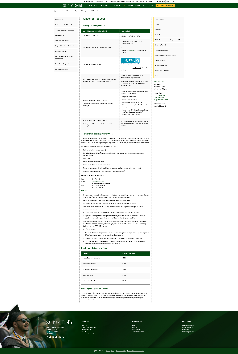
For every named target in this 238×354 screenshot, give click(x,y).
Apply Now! (160, 5)
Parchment (131, 50)
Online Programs (187, 327)
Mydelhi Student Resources (65, 11)
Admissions (105, 5)
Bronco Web (120, 1)
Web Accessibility (121, 351)
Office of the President (89, 327)
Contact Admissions (138, 332)
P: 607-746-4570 (159, 95)
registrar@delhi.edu (98, 181)
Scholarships (186, 329)
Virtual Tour (135, 329)
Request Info (170, 5)
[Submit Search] (173, 1)
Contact (142, 1)
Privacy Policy (110, 351)
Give (83, 332)
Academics (93, 5)
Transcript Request (92, 11)
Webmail (112, 1)
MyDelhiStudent (88, 1)
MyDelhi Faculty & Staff (101, 1)
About (137, 1)
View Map (49, 333)
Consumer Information (89, 334)
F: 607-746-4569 (158, 97)
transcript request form (99, 138)
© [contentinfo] (94, 351)
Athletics (147, 5)
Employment (85, 329)
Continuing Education (188, 332)
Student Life (119, 5)
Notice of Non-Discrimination (135, 351)
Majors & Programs (188, 325)
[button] (157, 1)
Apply (133, 325)
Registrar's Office (79, 11)
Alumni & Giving (134, 5)
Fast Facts (85, 325)
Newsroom (149, 1)
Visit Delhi (135, 327)
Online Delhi (130, 1)
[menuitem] (66, 19)
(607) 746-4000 (53, 331)
